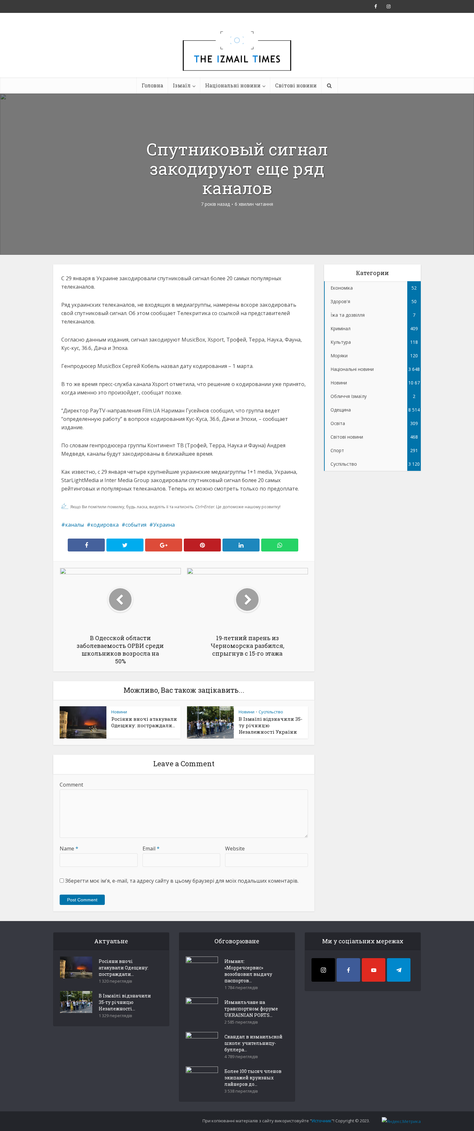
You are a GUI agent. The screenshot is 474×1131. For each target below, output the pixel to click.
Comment (71, 784)
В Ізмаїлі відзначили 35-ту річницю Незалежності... (125, 1002)
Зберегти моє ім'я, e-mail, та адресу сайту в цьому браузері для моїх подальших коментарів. (182, 880)
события (135, 524)
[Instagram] (323, 970)
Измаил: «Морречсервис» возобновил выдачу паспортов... (248, 971)
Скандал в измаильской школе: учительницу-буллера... (253, 1043)
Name (69, 848)
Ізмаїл (182, 85)
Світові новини (296, 85)
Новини (119, 712)
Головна (152, 85)
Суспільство (271, 712)
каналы (74, 524)
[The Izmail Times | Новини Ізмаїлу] (237, 58)
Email (151, 848)
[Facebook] (348, 970)
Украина (164, 524)
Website (235, 848)
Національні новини (233, 85)
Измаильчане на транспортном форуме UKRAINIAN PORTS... (251, 1008)
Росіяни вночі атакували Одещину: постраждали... (144, 722)
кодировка (105, 524)
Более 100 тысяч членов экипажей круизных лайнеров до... (252, 1077)
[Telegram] (398, 970)
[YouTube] (373, 970)
